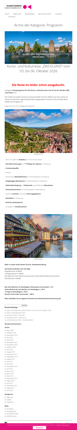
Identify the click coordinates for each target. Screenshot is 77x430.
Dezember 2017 (12, 354)
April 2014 (10, 374)
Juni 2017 (10, 362)
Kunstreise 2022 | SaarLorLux (16, 318)
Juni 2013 (10, 383)
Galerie (58, 14)
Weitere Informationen (63, 425)
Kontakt (11, 17)
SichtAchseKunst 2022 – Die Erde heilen (20, 320)
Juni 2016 (10, 364)
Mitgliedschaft (45, 14)
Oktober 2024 (11, 333)
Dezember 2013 (12, 378)
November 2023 (12, 335)
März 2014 (10, 376)
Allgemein (10, 397)
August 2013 (11, 381)
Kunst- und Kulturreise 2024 (16, 313)
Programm (29, 14)
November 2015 (12, 366)
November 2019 (12, 345)
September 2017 (12, 357)
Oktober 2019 (11, 347)
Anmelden (10, 409)
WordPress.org (11, 416)
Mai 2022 (10, 338)
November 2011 (12, 386)
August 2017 (11, 359)
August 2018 (11, 352)
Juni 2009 (10, 390)
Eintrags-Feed (11, 411)
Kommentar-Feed (12, 414)
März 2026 (10, 330)
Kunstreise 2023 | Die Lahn (16, 315)
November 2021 (12, 342)
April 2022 (10, 340)
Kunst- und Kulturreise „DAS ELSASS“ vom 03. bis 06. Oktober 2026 (38, 68)
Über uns (17, 14)
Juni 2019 (10, 350)
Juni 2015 (10, 369)
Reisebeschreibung (39, 265)
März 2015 (10, 371)
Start (7, 14)
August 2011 (11, 388)
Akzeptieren (39, 428)
